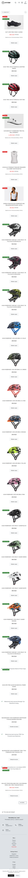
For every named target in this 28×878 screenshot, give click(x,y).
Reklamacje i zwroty (14, 855)
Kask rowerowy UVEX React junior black (14, 525)
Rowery (14, 840)
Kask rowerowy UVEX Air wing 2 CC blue (14, 338)
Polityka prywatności (14, 857)
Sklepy (14, 867)
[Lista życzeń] (19, 2)
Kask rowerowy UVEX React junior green (14, 557)
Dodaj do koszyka (14, 759)
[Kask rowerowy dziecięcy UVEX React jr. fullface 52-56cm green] (14, 295)
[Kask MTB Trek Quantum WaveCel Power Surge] (14, 675)
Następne (22, 802)
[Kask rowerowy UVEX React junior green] (14, 547)
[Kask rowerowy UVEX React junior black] (14, 516)
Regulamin (14, 854)
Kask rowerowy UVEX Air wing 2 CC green (14, 369)
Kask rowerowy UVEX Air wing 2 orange (14, 432)
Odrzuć (17, 875)
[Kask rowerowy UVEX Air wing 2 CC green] (14, 359)
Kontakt (14, 864)
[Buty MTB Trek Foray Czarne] (14, 22)
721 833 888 (20, 825)
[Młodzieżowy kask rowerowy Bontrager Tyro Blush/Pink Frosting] (14, 708)
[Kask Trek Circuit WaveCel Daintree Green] (14, 57)
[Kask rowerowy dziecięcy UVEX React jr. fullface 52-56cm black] (14, 230)
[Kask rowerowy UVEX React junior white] (14, 578)
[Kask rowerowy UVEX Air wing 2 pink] (14, 484)
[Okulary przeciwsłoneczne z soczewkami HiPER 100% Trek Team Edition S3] (14, 773)
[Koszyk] (22, 2)
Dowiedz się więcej (14, 726)
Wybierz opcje (14, 42)
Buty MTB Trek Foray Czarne (14, 32)
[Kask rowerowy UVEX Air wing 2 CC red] (14, 391)
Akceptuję (11, 875)
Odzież (14, 845)
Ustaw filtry (6, 12)
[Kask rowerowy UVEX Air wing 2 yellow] (14, 453)
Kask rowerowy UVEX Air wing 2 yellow (14, 463)
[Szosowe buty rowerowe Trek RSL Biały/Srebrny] (14, 121)
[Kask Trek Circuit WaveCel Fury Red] (14, 90)
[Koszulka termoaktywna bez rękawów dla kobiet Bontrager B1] (14, 157)
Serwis (14, 866)
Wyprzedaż (14, 846)
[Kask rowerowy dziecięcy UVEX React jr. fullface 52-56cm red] (14, 263)
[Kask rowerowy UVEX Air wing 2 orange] (14, 422)
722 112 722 (8, 830)
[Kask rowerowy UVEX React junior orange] (14, 609)
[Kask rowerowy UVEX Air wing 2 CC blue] (14, 328)
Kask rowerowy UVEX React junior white (14, 588)
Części (14, 842)
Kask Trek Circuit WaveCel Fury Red (14, 99)
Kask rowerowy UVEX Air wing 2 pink (14, 494)
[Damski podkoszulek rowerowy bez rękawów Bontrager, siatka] (14, 193)
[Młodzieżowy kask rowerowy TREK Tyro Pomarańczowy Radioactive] (14, 741)
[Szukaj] (15, 2)
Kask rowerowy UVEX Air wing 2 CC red (14, 400)
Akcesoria (14, 843)
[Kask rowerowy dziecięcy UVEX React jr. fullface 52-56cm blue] (14, 642)
